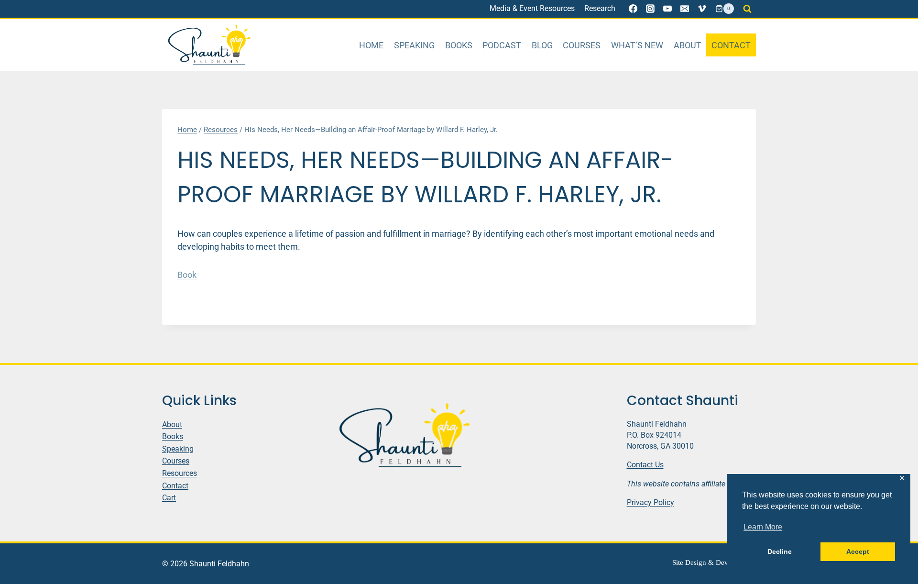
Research (599, 8)
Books (458, 45)
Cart (169, 497)
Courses (582, 45)
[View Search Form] (747, 8)
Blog (542, 45)
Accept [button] (857, 551)
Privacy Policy (650, 502)
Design (695, 562)
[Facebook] (633, 8)
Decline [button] (779, 551)
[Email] (684, 8)
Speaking (414, 45)
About (687, 45)
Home (371, 45)
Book (187, 275)
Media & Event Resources (532, 8)
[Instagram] (650, 8)
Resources (179, 473)
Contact (731, 45)
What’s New (637, 45)
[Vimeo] (701, 8)
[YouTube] (667, 8)
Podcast (501, 45)
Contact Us (645, 464)
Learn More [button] (762, 527)
